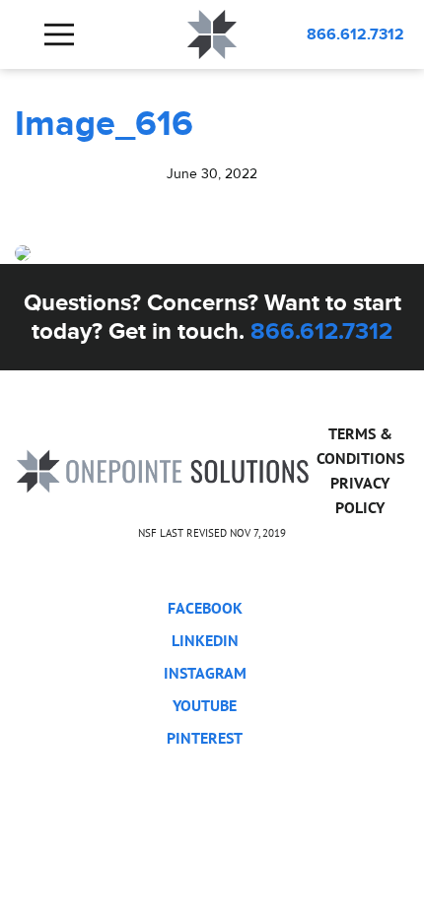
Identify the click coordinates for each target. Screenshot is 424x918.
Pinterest (205, 738)
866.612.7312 (355, 34)
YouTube (205, 705)
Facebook (205, 608)
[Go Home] (163, 469)
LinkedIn (205, 640)
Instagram (205, 673)
